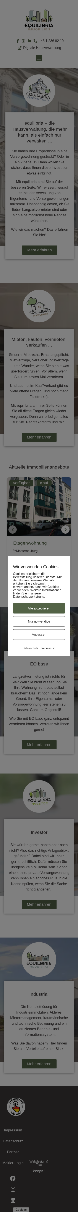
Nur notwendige (39, 621)
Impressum (48, 648)
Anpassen (39, 634)
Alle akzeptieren (39, 608)
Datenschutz (30, 648)
